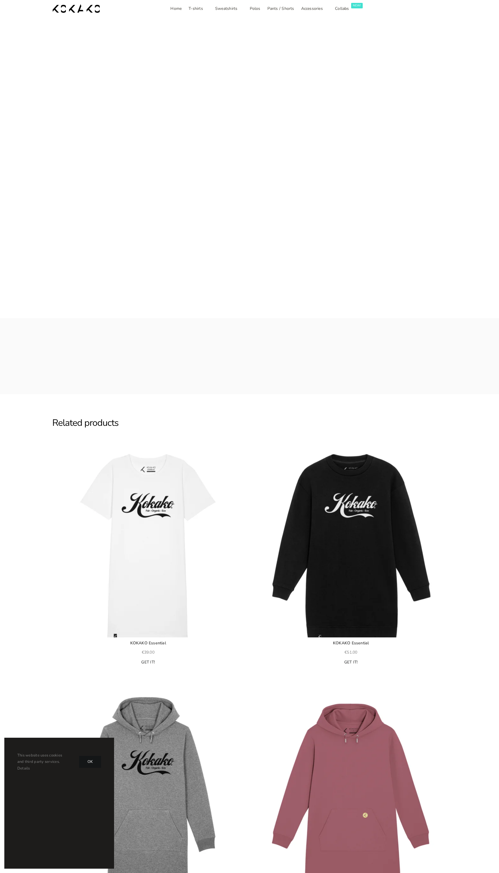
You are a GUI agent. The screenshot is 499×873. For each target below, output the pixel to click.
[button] (54, 449)
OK (90, 761)
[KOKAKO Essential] (148, 541)
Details (23, 768)
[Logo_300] (76, 6)
